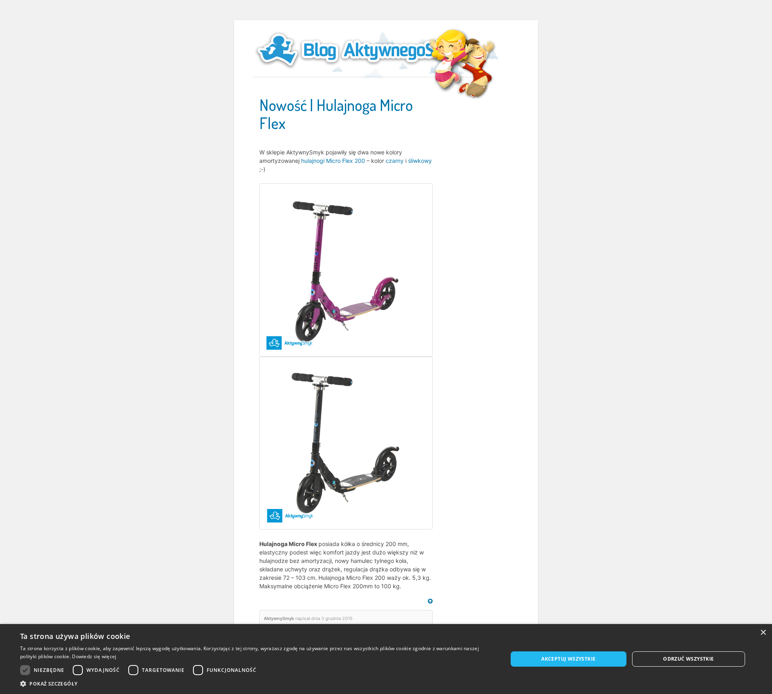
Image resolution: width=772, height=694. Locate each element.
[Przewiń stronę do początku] (430, 601)
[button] (256, 684)
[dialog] (386, 659)
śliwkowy (420, 160)
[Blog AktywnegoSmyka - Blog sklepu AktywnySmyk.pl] (365, 50)
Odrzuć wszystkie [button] (688, 658)
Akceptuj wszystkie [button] (568, 658)
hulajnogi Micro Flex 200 (333, 160)
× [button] (763, 633)
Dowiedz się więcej (94, 656)
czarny (395, 160)
